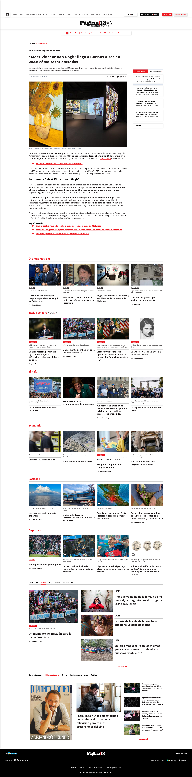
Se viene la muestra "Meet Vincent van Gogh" (59, 163)
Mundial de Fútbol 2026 (33, 14)
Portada (32, 43)
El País (45, 14)
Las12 (43, 582)
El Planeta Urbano (52, 675)
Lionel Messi (74, 33)
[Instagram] (18, 760)
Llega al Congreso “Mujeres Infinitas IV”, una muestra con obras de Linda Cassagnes (79, 229)
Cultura (69, 14)
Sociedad (61, 14)
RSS (185, 754)
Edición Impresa (18, 14)
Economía (53, 14)
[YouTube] (25, 760)
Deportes (77, 14)
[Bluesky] (23, 760)
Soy (50, 582)
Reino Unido (122, 33)
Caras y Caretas (35, 675)
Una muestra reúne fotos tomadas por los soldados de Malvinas (68, 226)
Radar (57, 582)
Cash (31, 582)
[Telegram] (28, 760)
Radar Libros (68, 582)
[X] (20, 760)
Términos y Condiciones (113, 767)
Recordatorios (95, 14)
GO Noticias (43, 43)
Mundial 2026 (101, 33)
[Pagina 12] (96, 24)
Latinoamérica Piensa (79, 675)
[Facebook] (15, 760)
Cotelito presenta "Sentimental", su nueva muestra (62, 233)
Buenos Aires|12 (108, 14)
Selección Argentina (87, 33)
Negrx (64, 675)
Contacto (83, 767)
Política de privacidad (95, 767)
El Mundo (85, 14)
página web (105, 158)
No (37, 582)
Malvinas (112, 33)
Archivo (73, 767)
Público (94, 675)
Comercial (179, 753)
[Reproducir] (142, 14)
